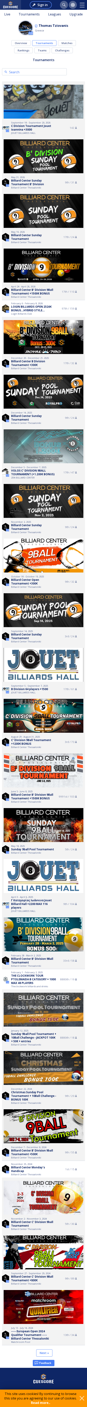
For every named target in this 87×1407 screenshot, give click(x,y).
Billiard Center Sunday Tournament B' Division (27, 182)
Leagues (54, 14)
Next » (44, 1353)
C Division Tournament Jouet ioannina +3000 (31, 127)
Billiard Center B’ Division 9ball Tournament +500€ (32, 1152)
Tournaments (29, 14)
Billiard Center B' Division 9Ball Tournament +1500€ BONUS (32, 291)
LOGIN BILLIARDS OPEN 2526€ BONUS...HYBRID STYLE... (31, 308)
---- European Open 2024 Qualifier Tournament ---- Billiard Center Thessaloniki (30, 1334)
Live (7, 14)
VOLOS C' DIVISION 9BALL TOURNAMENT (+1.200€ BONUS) (33, 472)
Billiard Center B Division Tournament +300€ (28, 363)
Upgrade (76, 14)
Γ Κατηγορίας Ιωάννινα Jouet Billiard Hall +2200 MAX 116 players (31, 903)
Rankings (23, 50)
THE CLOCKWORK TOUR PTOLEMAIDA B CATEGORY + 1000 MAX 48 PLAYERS (33, 979)
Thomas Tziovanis (53, 25)
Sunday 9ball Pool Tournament (32, 849)
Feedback (45, 1363)
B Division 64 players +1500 (29, 689)
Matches (67, 43)
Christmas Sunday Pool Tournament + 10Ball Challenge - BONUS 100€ (33, 1095)
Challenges (62, 50)
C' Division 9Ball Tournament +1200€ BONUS (31, 742)
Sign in (42, 5)
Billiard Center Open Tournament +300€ (25, 581)
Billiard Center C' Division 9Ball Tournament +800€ (32, 1278)
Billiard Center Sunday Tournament (26, 237)
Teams (42, 50)
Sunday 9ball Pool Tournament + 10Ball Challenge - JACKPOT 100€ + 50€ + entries (33, 1037)
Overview (21, 43)
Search (14, 72)
